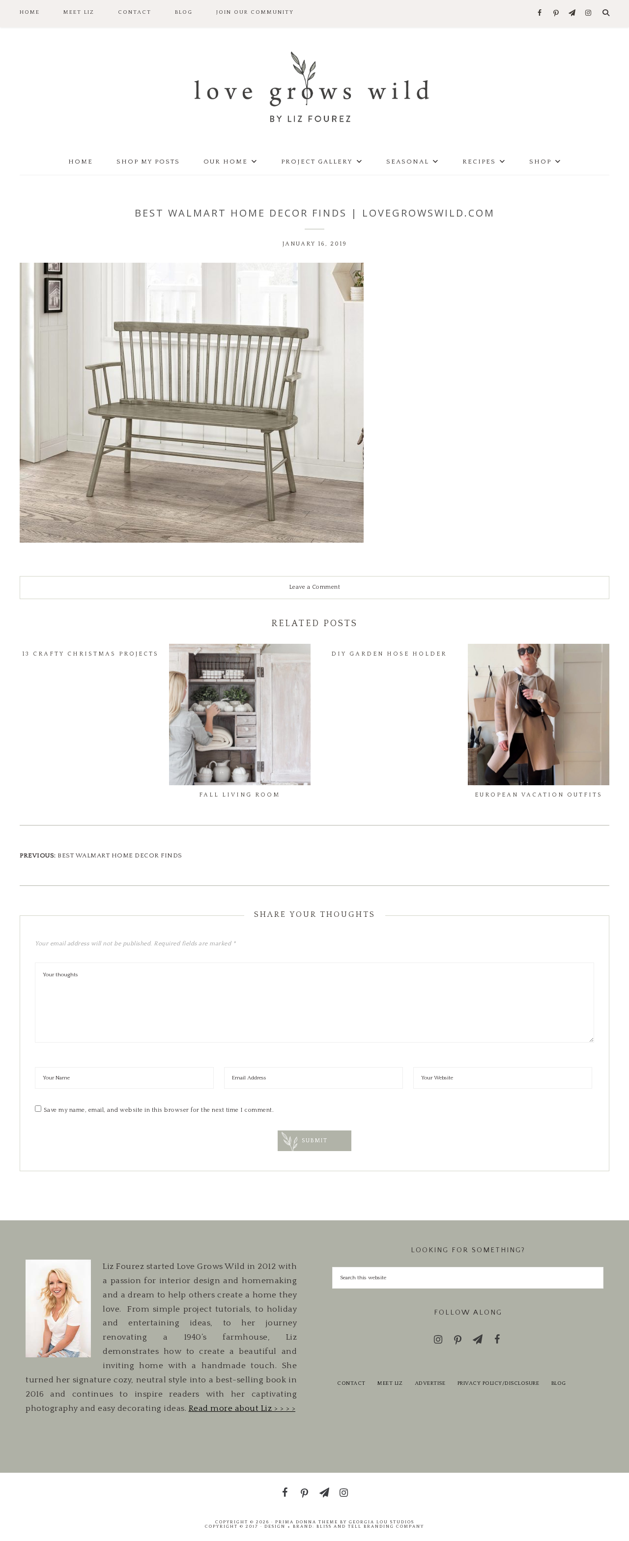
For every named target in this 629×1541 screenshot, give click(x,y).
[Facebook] (540, 13)
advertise (430, 1383)
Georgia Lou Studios (381, 1521)
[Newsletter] (572, 13)
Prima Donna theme (306, 1521)
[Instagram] (588, 13)
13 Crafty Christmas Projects (90, 654)
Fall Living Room (239, 795)
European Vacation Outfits (538, 795)
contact (351, 1383)
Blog (558, 1383)
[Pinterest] (556, 13)
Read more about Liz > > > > (242, 1408)
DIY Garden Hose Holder (389, 654)
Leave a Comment (315, 587)
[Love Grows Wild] (314, 86)
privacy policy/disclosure (498, 1383)
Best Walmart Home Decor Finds (119, 855)
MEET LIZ (389, 1383)
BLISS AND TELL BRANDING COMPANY (370, 1526)
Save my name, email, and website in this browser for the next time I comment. (159, 1110)
